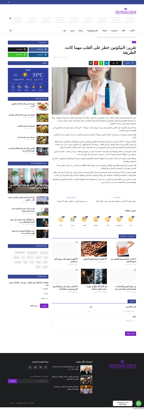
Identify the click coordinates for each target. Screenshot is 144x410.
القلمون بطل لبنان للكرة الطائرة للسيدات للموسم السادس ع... (21, 149)
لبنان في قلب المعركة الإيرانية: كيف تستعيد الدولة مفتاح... (23, 210)
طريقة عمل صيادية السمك (26, 137)
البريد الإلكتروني (131, 307)
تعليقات (131, 301)
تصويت (44, 305)
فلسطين (18, 262)
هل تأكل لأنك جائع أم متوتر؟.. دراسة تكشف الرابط (96, 287)
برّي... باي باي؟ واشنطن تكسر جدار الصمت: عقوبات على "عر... (65, 368)
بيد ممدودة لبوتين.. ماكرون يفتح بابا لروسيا (72, 201)
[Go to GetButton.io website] (138, 407)
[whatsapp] (30, 367)
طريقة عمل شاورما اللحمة (26, 126)
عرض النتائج (34, 306)
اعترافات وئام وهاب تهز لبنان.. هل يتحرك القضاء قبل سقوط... (66, 388)
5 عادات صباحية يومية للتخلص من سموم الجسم (123, 260)
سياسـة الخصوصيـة (22, 403)
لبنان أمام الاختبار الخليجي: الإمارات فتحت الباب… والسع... (21, 198)
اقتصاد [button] (105, 30)
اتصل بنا (31, 403)
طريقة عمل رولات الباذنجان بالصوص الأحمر (23, 105)
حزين (72, 225)
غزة (23, 257)
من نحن (12, 403)
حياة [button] (64, 30)
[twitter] (40, 367)
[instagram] (35, 367)
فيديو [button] (72, 30)
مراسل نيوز (43, 252)
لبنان (45, 257)
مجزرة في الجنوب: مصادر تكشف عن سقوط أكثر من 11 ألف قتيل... (65, 378)
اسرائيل (38, 257)
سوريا (25, 262)
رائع (61, 225)
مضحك (96, 225)
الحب (107, 225)
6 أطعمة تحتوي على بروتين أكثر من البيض (66, 260)
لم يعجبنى (119, 225)
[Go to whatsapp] (138, 403)
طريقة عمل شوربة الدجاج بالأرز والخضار (22, 115)
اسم (90, 307)
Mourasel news (32, 252)
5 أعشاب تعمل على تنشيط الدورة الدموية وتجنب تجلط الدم (65, 287)
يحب (130, 225)
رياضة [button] (81, 30)
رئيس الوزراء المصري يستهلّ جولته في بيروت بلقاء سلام (116, 201)
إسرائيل (16, 257)
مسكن (134, 37)
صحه (126, 37)
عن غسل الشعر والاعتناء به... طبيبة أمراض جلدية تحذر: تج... (125, 287)
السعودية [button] (114, 30)
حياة (130, 37)
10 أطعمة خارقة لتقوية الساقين (95, 259)
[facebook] (46, 367)
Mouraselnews (19, 252)
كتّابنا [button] (123, 30)
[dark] (9, 2)
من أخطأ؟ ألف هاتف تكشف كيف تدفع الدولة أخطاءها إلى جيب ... (23, 221)
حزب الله (30, 257)
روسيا (38, 262)
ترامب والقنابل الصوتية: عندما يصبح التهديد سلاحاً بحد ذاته (23, 232)
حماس (45, 267)
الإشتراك (12, 381)
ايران (32, 262)
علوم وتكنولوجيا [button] (93, 30)
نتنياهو (38, 267)
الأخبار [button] (132, 30)
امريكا (45, 262)
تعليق (134, 316)
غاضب (84, 225)
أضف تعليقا (130, 333)
